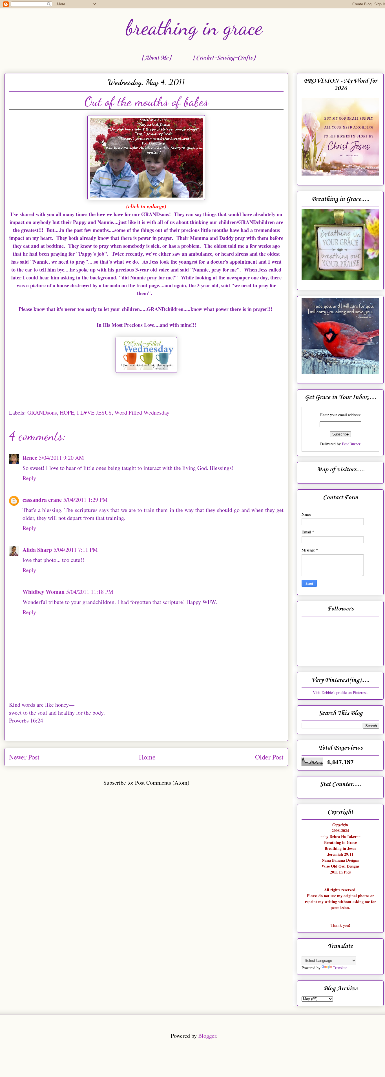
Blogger (207, 1035)
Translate (340, 967)
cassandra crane (42, 500)
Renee (30, 458)
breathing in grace (194, 27)
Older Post (269, 756)
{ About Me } (156, 58)
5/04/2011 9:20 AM (61, 457)
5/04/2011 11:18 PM (89, 592)
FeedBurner (351, 443)
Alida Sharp (37, 550)
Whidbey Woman (44, 592)
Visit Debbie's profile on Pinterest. (340, 692)
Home (147, 756)
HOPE (67, 412)
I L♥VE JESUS (94, 412)
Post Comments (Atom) (162, 782)
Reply (29, 478)
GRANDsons (42, 412)
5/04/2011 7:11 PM (76, 549)
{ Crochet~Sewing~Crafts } (224, 58)
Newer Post (24, 756)
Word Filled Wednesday (141, 412)
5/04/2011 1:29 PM (85, 500)
